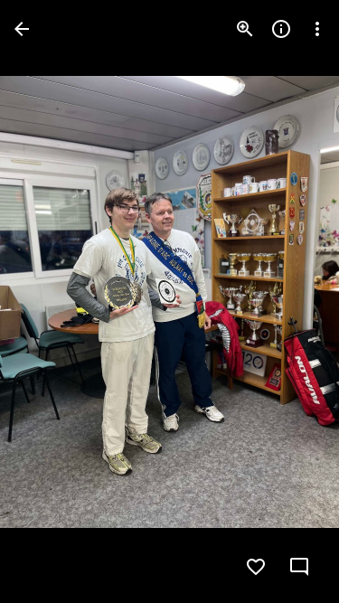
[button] (50, 302)
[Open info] (281, 29)
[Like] (256, 567)
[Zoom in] (245, 29)
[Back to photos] (21, 29)
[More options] (317, 29)
